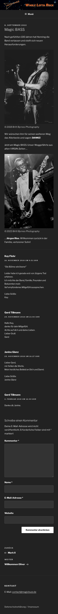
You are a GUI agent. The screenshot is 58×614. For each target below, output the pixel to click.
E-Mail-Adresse (13, 497)
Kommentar (11, 440)
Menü (30, 14)
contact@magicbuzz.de (24, 592)
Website (9, 513)
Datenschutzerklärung (15, 606)
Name (8, 482)
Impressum (33, 606)
